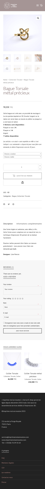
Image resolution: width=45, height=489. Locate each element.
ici (27, 144)
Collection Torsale (15, 80)
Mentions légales (8, 463)
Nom (5, 303)
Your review (7, 284)
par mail (13, 249)
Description (8, 223)
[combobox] (22, 153)
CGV (3, 468)
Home (5, 80)
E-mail (5, 313)
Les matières (6, 472)
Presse (4, 482)
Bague (14, 196)
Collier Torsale (12, 373)
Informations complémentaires (29, 223)
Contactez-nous (7, 477)
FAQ (3, 458)
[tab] (8, 223)
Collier (18, 376)
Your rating (7, 298)
